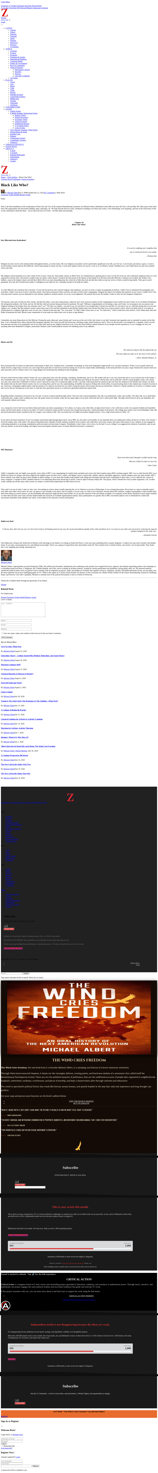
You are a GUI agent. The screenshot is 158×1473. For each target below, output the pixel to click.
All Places (14, 105)
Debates (13, 41)
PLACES (9, 80)
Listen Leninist (7, 692)
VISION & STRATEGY (15, 144)
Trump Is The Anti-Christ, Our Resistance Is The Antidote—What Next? (29, 701)
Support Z (14, 159)
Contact (13, 161)
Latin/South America (17, 97)
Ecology (13, 53)
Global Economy (21, 122)
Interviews (14, 43)
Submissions (14, 157)
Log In (4, 1443)
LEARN (9, 109)
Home (3, 177)
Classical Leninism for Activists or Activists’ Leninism (22, 719)
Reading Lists (15, 134)
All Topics (14, 78)
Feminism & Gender (17, 57)
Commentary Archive (18, 140)
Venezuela (14, 103)
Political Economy (21, 117)
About (3, 890)
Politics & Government (18, 63)
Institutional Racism (22, 124)
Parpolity (18, 72)
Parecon (18, 74)
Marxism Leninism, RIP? (11, 665)
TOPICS (9, 49)
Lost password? (6, 1448)
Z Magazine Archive (17, 138)
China (12, 90)
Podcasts (13, 34)
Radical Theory (20, 115)
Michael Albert (12, 193)
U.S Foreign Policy (22, 126)
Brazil (12, 86)
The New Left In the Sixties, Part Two (16, 764)
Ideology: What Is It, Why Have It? (15, 737)
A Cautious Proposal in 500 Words (14, 755)
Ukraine (13, 101)
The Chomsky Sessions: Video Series (23, 130)
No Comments (49, 193)
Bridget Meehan (21, 751)
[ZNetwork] (4, 16)
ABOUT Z (10, 149)
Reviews (13, 45)
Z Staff (12, 151)
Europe (12, 92)
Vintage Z (13, 142)
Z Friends (13, 153)
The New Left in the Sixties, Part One (15, 774)
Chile (12, 88)
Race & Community (17, 65)
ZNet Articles (12, 177)
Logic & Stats (20, 128)
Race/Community (14, 179)
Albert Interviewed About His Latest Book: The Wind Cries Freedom (28, 746)
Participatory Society (22, 70)
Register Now (18, 1435)
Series (12, 38)
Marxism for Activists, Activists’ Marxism (17, 728)
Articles (13, 30)
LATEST (9, 28)
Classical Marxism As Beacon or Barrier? (17, 674)
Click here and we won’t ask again (73, 1263)
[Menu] (2, 24)
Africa (12, 82)
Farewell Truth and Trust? (11, 683)
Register (36, 1466)
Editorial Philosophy (17, 155)
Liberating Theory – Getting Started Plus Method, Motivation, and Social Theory (33, 656)
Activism (13, 51)
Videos (12, 32)
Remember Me (9, 1446)
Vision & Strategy (16, 68)
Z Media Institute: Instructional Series (23, 113)
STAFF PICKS (11, 147)
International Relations (18, 59)
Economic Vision (21, 120)
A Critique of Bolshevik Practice (13, 710)
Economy (13, 55)
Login (18, 1457)
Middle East (14, 99)
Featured (13, 36)
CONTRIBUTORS (13, 107)
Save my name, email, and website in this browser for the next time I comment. (32, 633)
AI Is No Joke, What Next (11, 647)
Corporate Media (16, 61)
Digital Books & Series (18, 132)
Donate (3, 18)
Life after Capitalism (22, 76)
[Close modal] (2, 1426)
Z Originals (14, 47)
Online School (15, 111)
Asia (12, 84)
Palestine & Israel (16, 95)
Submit (26, 973)
